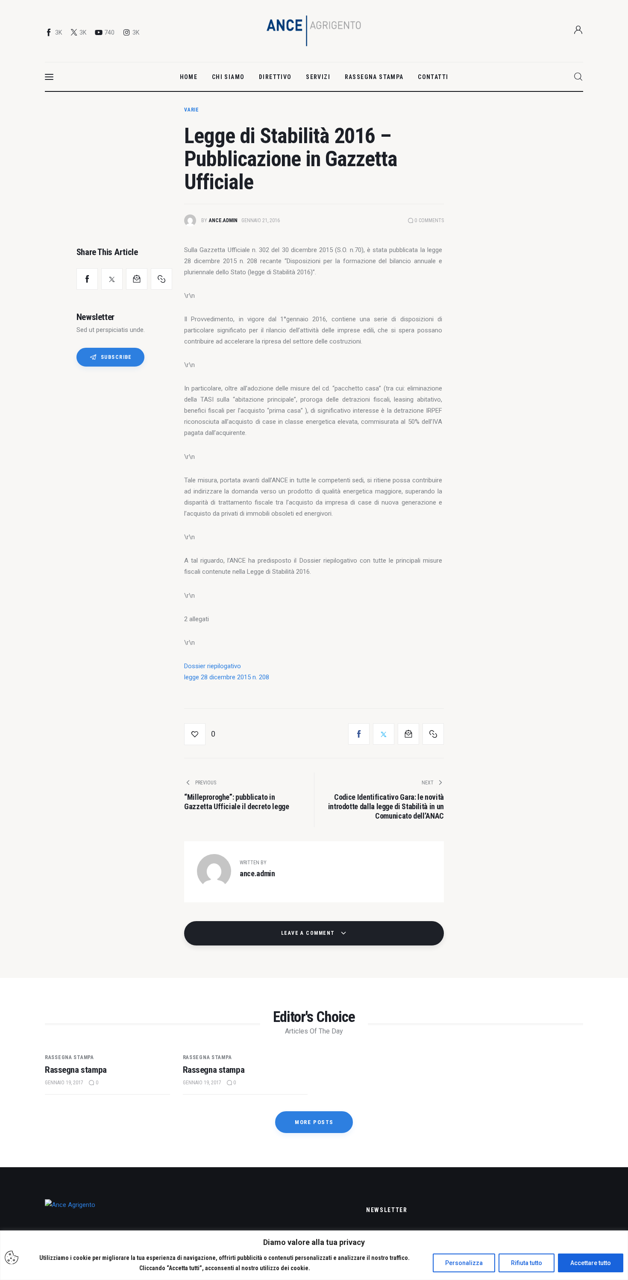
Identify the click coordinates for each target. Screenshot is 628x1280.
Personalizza (464, 1262)
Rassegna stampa (69, 1057)
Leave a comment (309, 933)
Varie (191, 110)
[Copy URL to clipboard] (161, 279)
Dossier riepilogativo (212, 666)
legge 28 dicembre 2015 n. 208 (226, 677)
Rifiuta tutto (526, 1262)
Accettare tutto (590, 1262)
